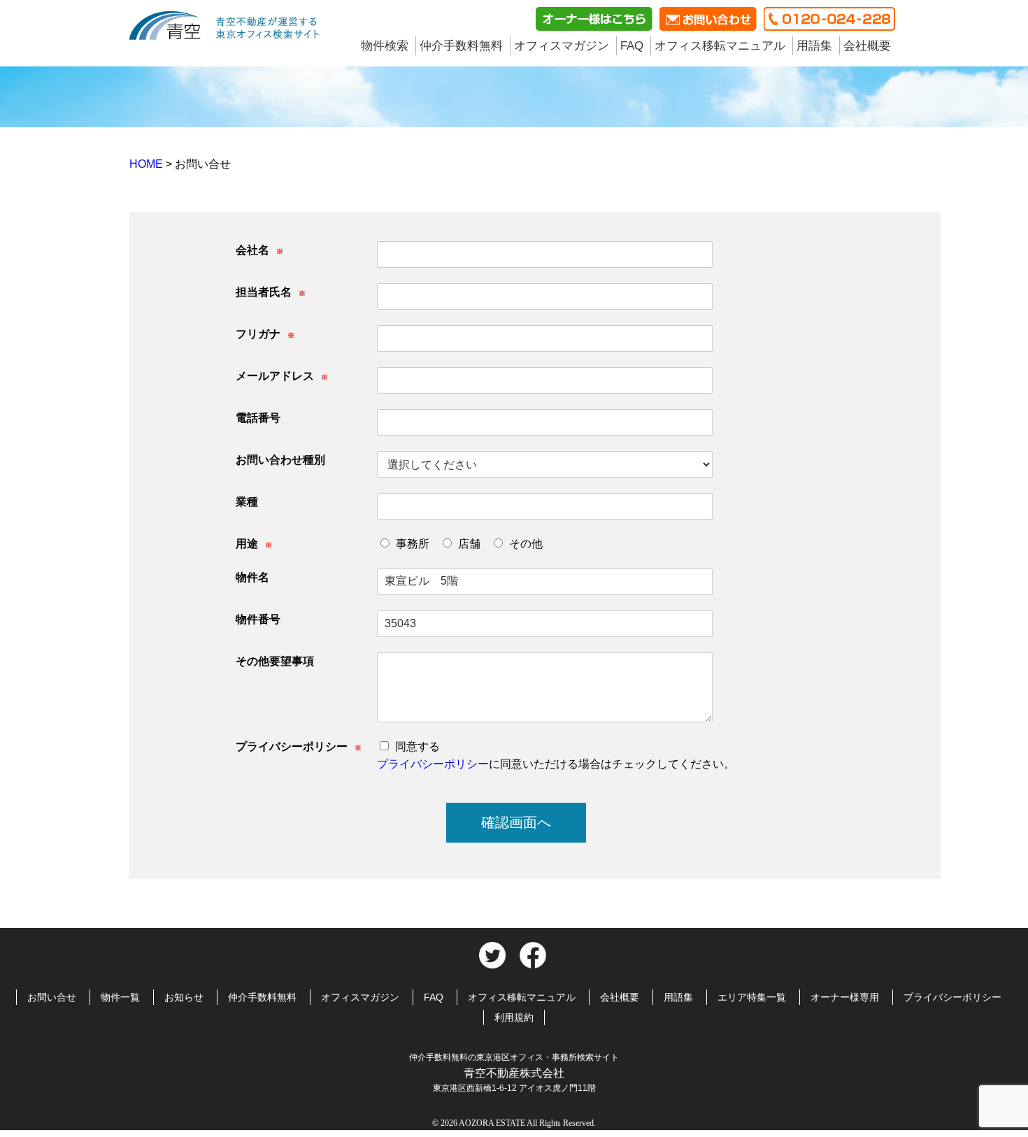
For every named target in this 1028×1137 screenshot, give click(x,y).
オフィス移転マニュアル (720, 45)
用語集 (814, 45)
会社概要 (867, 45)
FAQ (631, 45)
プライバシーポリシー (433, 764)
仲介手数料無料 (461, 45)
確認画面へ (516, 822)
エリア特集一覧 (752, 997)
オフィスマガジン (561, 45)
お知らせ (184, 997)
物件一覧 (120, 997)
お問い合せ (51, 997)
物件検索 (384, 45)
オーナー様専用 (845, 997)
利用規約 (514, 1017)
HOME (147, 164)
